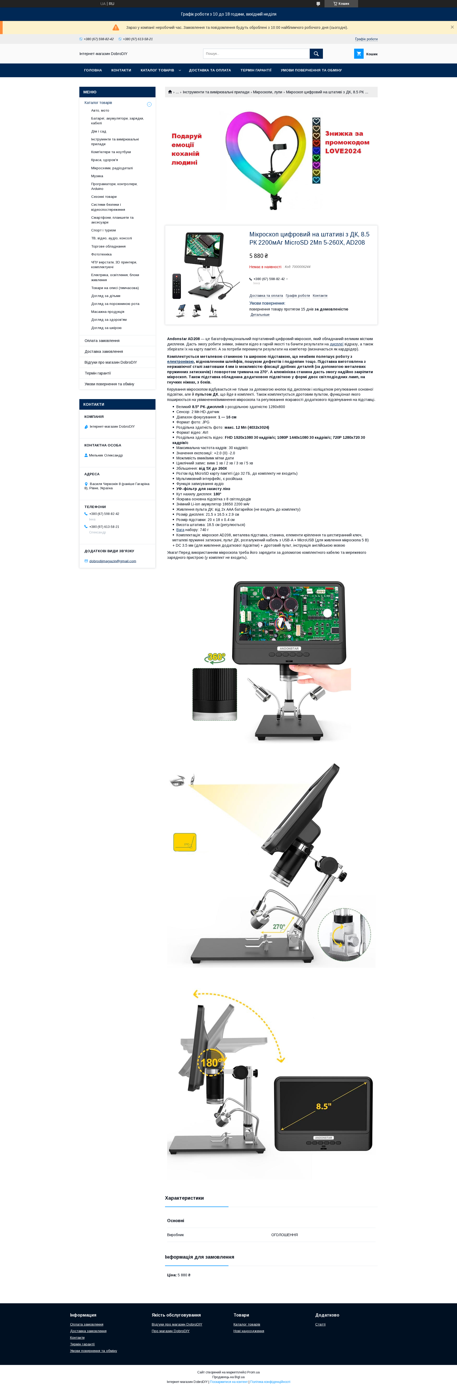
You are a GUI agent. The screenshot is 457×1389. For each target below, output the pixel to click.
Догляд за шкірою (106, 328)
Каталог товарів (157, 70)
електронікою (180, 361)
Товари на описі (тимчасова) (115, 288)
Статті (320, 1324)
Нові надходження (249, 1331)
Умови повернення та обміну (311, 70)
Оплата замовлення (102, 341)
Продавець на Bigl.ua (228, 1377)
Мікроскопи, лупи (267, 92)
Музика (97, 176)
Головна (93, 70)
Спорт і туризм (103, 230)
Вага (180, 530)
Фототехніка (101, 254)
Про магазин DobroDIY (171, 1331)
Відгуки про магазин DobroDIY (111, 362)
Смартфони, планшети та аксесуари (112, 220)
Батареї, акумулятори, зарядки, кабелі (117, 120)
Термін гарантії (255, 70)
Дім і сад (98, 131)
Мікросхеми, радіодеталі (112, 168)
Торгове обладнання (108, 246)
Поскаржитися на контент (229, 1382)
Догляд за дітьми (105, 296)
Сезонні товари (104, 197)
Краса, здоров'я (104, 160)
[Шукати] (316, 54)
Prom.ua (253, 1372)
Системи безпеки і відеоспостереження (108, 207)
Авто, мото (100, 110)
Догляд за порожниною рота (115, 304)
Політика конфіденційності (270, 1382)
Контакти (121, 70)
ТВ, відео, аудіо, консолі (111, 238)
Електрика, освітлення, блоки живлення (115, 277)
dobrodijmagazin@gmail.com (112, 561)
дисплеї (337, 344)
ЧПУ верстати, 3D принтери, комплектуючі (114, 264)
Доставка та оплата (210, 70)
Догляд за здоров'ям (109, 320)
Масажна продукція (107, 312)
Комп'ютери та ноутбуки (111, 152)
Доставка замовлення (104, 351)
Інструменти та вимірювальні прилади (216, 92)
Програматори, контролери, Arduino (114, 186)
